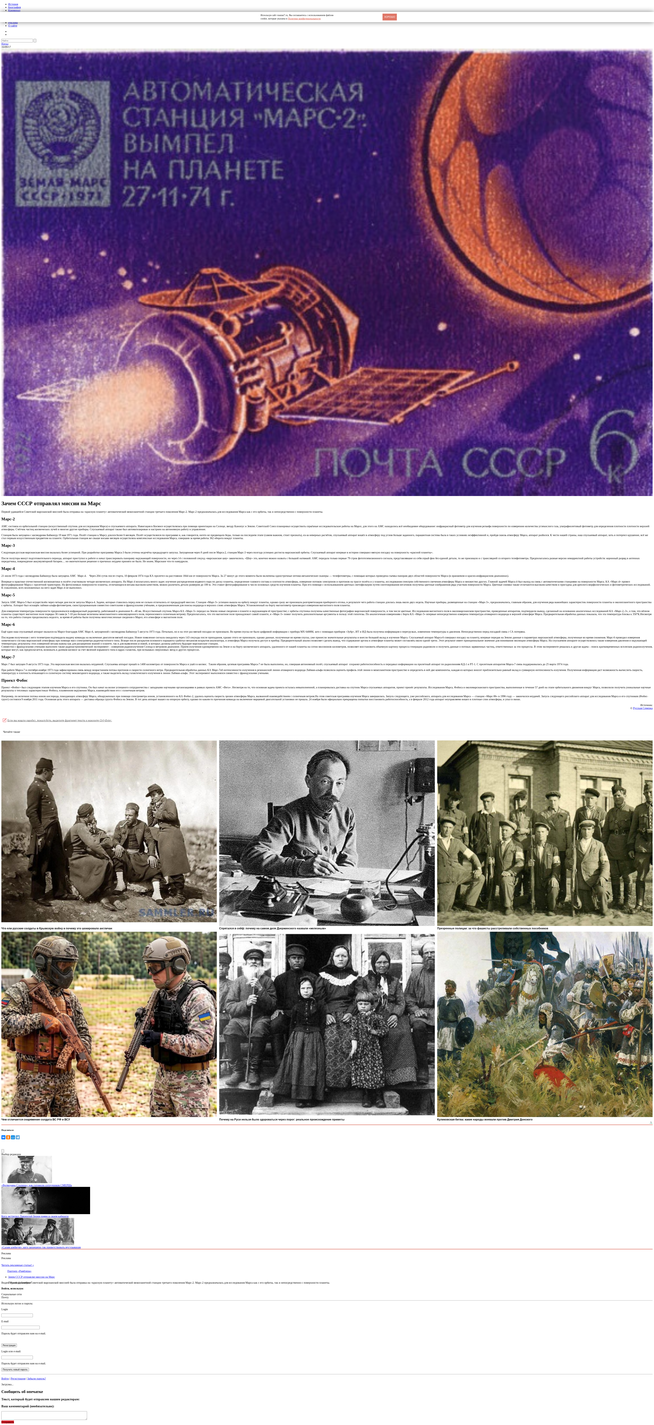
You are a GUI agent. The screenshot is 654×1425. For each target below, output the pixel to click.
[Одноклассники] (8, 1137)
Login (4, 1309)
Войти (5, 1378)
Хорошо (389, 17)
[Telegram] (18, 1137)
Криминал (14, 10)
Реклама (13, 22)
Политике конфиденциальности (304, 18)
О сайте (12, 25)
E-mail (5, 1321)
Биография (14, 7)
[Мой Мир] (13, 1137)
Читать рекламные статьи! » (17, 1265)
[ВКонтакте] (3, 1137)
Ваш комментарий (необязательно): (27, 1406)
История (13, 4)
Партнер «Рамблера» (19, 1271)
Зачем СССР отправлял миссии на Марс (31, 1276)
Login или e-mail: (11, 1351)
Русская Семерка (643, 708)
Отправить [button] (7, 1422)
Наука (4, 43)
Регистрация (18, 1378)
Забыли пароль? (36, 1378)
